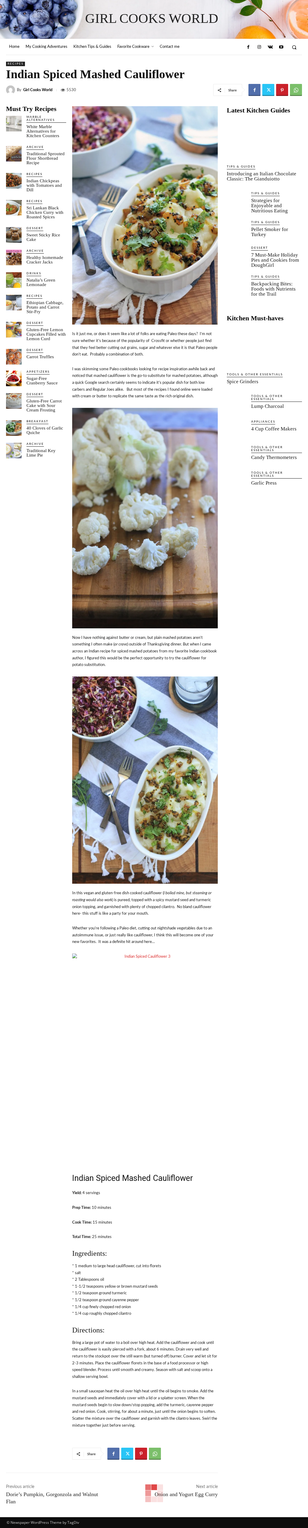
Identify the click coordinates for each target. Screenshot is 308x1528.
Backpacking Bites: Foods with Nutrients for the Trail (273, 289)
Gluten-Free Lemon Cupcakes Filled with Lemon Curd (46, 334)
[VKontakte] (270, 47)
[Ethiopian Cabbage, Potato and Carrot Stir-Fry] (14, 302)
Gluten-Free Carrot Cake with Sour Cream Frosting (44, 405)
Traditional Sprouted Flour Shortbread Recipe (45, 158)
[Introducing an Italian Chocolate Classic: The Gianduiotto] (264, 139)
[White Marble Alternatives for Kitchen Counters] (14, 123)
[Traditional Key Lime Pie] (14, 450)
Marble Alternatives (40, 119)
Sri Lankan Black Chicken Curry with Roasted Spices (44, 212)
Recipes (15, 63)
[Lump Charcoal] (236, 404)
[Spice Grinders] (264, 347)
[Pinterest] (282, 90)
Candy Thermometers (274, 457)
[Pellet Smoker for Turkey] (236, 231)
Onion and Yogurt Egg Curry (186, 1494)
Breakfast (37, 421)
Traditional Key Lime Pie (41, 452)
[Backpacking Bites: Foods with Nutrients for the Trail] (236, 285)
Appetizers (38, 371)
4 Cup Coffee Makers (274, 429)
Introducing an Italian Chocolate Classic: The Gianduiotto (261, 176)
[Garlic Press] (236, 481)
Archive (35, 147)
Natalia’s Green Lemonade (40, 282)
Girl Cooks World (37, 90)
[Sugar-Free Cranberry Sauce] (14, 378)
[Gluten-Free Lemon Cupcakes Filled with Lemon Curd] (14, 329)
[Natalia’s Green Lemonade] (14, 280)
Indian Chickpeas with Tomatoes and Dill (44, 185)
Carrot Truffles (40, 356)
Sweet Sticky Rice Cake (43, 237)
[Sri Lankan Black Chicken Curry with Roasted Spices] (14, 208)
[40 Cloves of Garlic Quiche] (14, 428)
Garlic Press (264, 483)
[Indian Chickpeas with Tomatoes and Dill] (14, 181)
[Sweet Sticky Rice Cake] (14, 235)
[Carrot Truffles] (14, 357)
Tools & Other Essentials (255, 374)
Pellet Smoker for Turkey (269, 231)
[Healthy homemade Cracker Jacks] (14, 257)
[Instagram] (259, 47)
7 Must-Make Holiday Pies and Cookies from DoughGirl (275, 260)
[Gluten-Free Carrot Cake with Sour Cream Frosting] (14, 401)
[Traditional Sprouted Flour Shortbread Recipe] (14, 154)
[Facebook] (248, 47)
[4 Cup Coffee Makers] (236, 430)
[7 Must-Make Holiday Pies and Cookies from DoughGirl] (236, 256)
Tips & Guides (241, 166)
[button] (294, 47)
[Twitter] (268, 90)
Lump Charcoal (267, 406)
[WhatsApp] (296, 90)
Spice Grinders (242, 381)
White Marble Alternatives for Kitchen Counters (42, 131)
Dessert (34, 228)
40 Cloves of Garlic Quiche (44, 430)
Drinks (33, 273)
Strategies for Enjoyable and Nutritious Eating (269, 206)
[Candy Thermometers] (236, 456)
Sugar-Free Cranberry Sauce (42, 380)
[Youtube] (281, 47)
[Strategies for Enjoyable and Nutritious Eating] (236, 202)
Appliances (263, 421)
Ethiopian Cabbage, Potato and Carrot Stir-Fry (44, 307)
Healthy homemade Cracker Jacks (44, 259)
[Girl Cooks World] (11, 89)
